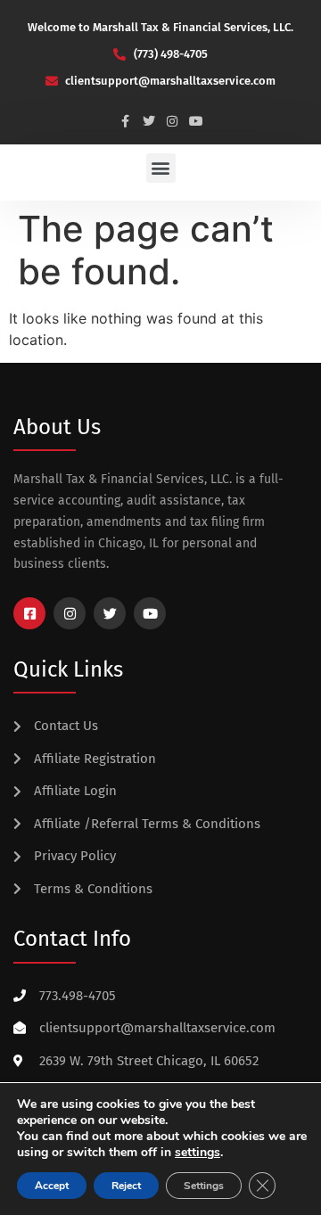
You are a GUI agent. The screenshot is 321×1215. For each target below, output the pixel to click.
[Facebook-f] (125, 121)
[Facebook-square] (29, 613)
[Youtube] (196, 121)
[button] (161, 168)
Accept (52, 1185)
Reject (126, 1185)
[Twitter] (149, 121)
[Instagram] (173, 121)
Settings (204, 1185)
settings (197, 1153)
